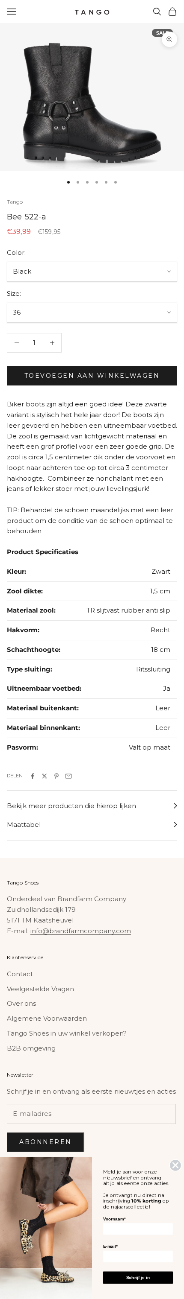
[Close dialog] (175, 1165)
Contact (20, 974)
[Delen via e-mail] (68, 776)
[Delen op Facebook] (32, 776)
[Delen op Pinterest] (56, 776)
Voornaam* (114, 1219)
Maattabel (24, 824)
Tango (15, 201)
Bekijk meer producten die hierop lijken (71, 806)
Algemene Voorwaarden (47, 1018)
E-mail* (110, 1246)
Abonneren (45, 1142)
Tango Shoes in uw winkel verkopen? (67, 1033)
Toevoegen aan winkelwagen (92, 375)
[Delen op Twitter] (44, 776)
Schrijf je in (138, 1277)
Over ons (21, 1003)
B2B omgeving (31, 1048)
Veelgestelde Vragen (40, 989)
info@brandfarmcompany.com (80, 931)
